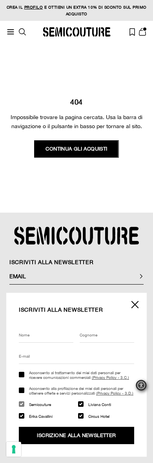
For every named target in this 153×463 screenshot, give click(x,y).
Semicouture (40, 404)
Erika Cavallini (41, 416)
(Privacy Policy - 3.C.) (110, 377)
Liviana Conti (99, 404)
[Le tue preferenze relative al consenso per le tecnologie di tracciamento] (13, 449)
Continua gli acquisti (76, 149)
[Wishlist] (132, 32)
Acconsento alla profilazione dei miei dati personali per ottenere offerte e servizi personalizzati (81, 390)
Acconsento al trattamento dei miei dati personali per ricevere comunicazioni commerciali (79, 375)
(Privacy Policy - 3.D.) (114, 393)
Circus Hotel (98, 416)
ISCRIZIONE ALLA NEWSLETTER (76, 435)
